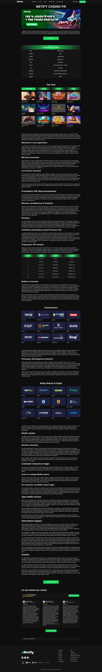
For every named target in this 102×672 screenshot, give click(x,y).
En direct (43, 88)
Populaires (28, 88)
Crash (57, 88)
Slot (72, 88)
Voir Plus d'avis (51, 630)
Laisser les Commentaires (74, 595)
